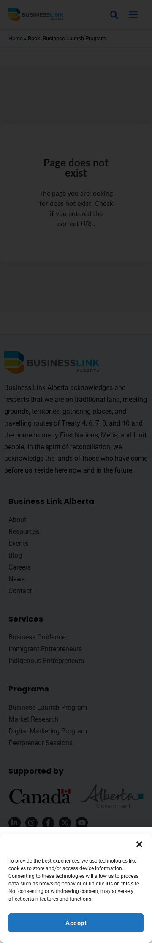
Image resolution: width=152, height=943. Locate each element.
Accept (76, 923)
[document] (76, 471)
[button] (139, 844)
